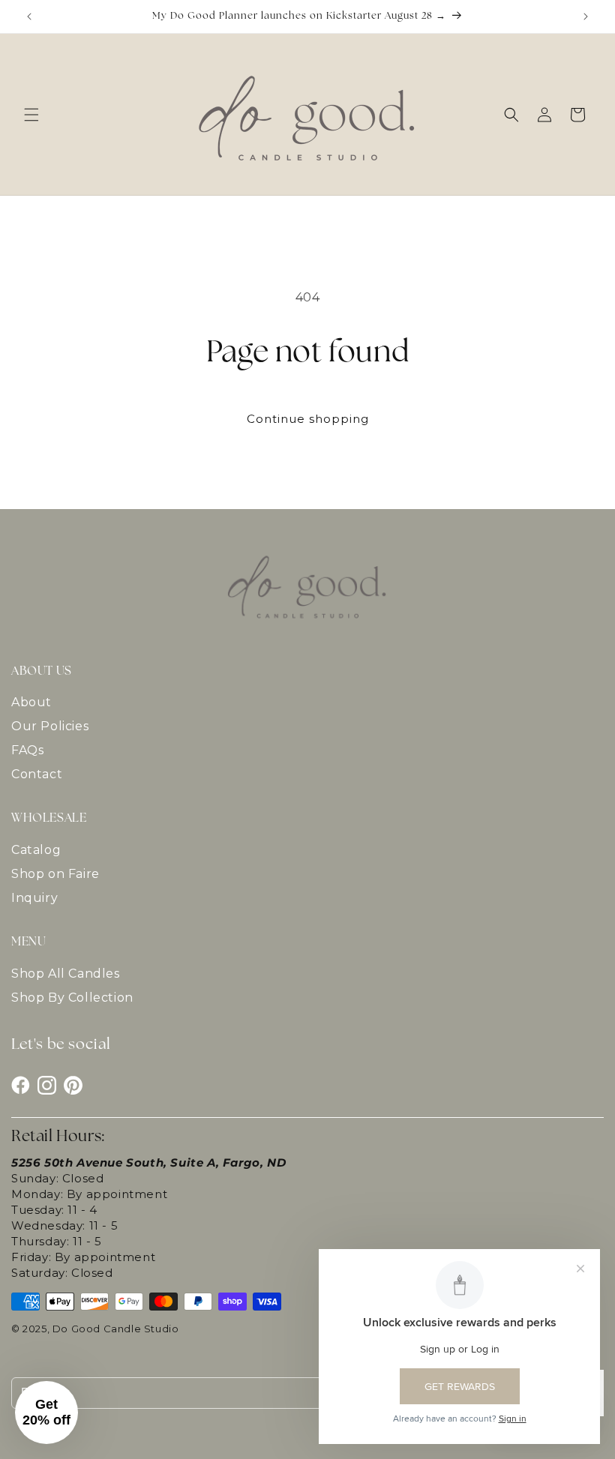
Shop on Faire (55, 874)
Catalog (36, 850)
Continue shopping (308, 419)
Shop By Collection (72, 997)
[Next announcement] (585, 16)
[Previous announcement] (29, 16)
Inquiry (34, 898)
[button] (31, 114)
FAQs (27, 750)
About (31, 702)
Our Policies (49, 726)
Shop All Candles (65, 973)
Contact (36, 774)
